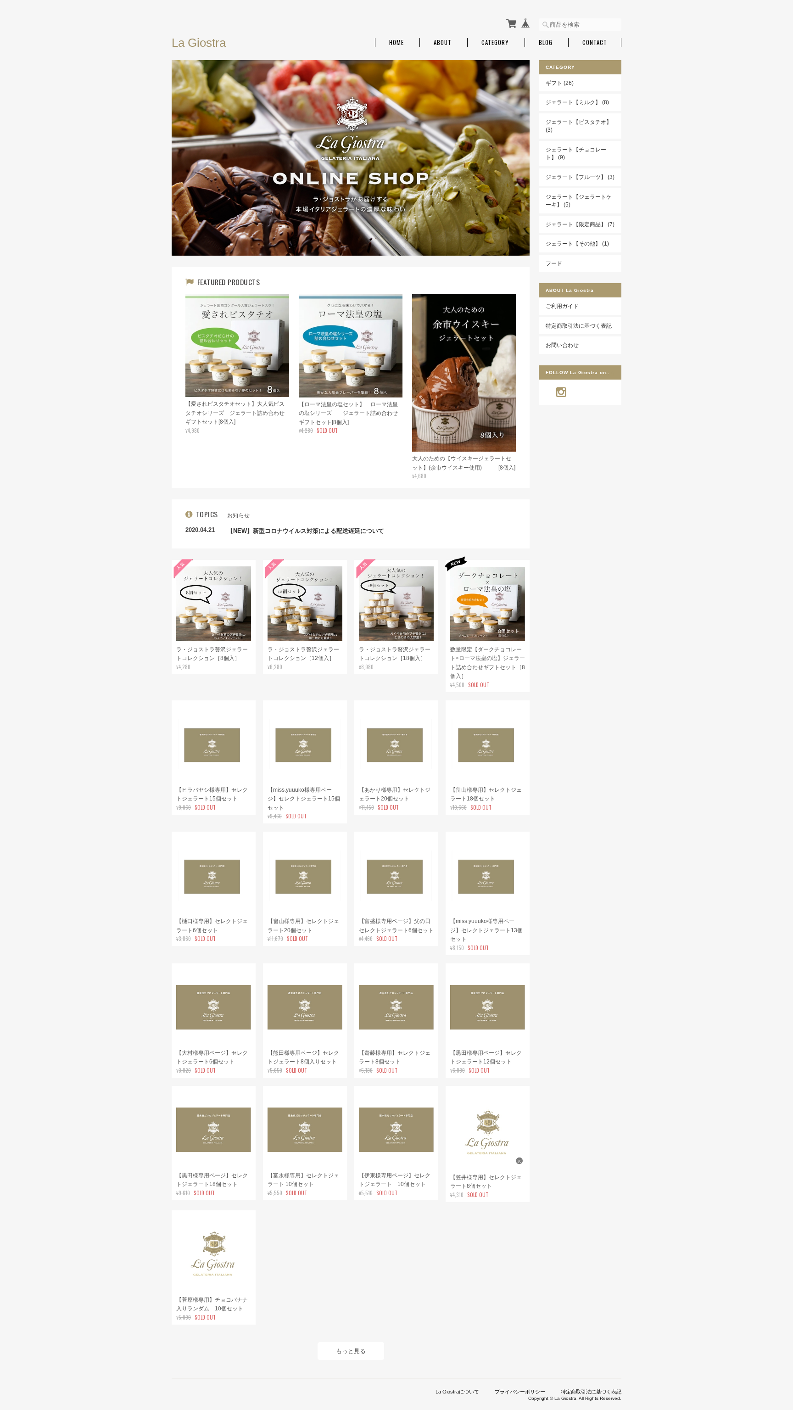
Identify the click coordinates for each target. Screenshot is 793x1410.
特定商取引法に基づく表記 (579, 326)
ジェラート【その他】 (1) (577, 243)
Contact (594, 42)
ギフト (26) (560, 83)
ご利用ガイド (562, 306)
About (443, 42)
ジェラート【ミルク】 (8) (577, 102)
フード (554, 263)
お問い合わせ (562, 345)
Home (396, 42)
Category (495, 42)
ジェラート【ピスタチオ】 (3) (579, 126)
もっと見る (351, 1351)
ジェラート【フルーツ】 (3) (580, 177)
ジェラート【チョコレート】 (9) (576, 153)
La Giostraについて (457, 1391)
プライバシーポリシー (520, 1391)
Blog (546, 42)
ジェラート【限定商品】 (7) (580, 224)
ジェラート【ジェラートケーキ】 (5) (579, 201)
